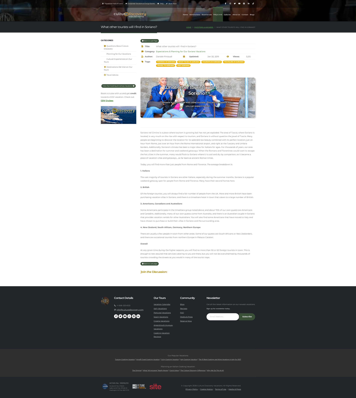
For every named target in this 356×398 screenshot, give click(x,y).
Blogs (252, 15)
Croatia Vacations (161, 321)
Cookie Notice (206, 389)
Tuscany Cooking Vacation (125, 359)
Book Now (172, 4)
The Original (136, 370)
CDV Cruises (107, 100)
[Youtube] (239, 4)
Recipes (183, 309)
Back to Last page (150, 264)
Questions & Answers (203, 27)
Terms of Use (220, 389)
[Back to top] (351, 395)
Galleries (227, 15)
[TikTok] (253, 4)
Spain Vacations (161, 317)
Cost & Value (174, 370)
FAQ (161, 4)
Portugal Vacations (162, 313)
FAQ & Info (217, 15)
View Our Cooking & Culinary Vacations (118, 86)
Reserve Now (186, 321)
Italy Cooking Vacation (188, 359)
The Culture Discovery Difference (192, 370)
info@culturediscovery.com (130, 309)
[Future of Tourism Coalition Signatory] (139, 386)
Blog (182, 304)
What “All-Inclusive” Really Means (155, 370)
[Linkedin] (248, 4)
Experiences (207, 15)
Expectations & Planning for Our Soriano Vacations (180, 51)
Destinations (195, 15)
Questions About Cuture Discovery (116, 47)
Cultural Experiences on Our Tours (118, 60)
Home (185, 15)
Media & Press (186, 317)
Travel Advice (112, 75)
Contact (245, 15)
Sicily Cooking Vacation (170, 359)
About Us (236, 15)
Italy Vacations (160, 309)
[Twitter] (235, 4)
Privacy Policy (192, 389)
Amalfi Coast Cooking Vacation (148, 359)
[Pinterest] (244, 4)
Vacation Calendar (162, 304)
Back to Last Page (151, 41)
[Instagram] (230, 4)
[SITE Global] (155, 386)
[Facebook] (226, 4)
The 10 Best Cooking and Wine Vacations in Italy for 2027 (220, 359)
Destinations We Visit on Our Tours (118, 68)
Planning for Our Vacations (118, 54)
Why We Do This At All (215, 370)
